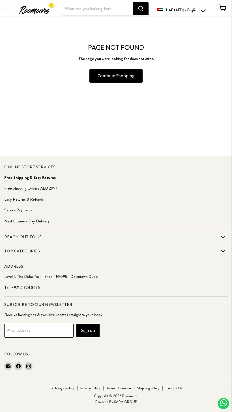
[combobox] (97, 8)
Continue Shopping (116, 76)
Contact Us (174, 388)
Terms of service (118, 388)
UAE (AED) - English (182, 10)
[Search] (141, 8)
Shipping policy (148, 388)
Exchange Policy (62, 388)
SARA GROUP (125, 401)
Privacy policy (90, 388)
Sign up (88, 330)
